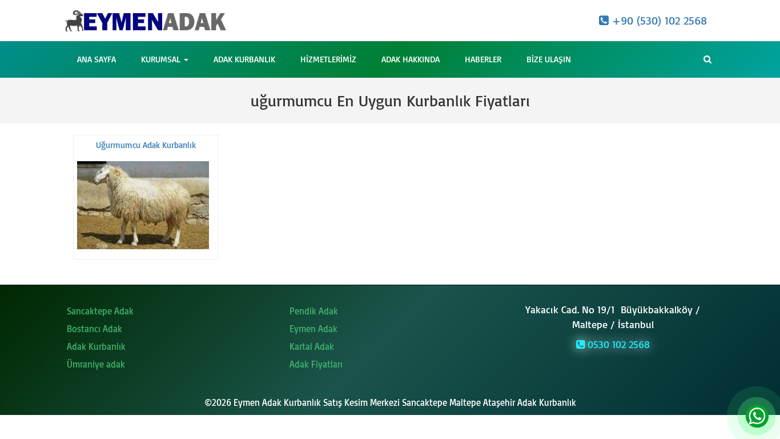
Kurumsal (162, 59)
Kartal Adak (312, 346)
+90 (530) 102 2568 (658, 20)
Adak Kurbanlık (244, 59)
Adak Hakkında (410, 59)
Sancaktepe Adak (100, 311)
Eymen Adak (313, 328)
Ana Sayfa (96, 59)
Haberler (483, 59)
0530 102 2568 (617, 344)
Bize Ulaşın (548, 59)
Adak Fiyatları (316, 364)
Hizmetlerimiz (328, 59)
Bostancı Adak (94, 328)
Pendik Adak (314, 311)
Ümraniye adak (96, 364)
